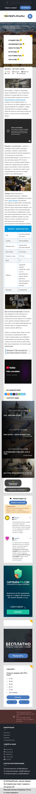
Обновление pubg (16, 44)
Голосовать (18, 697)
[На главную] (14, 16)
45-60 (10, 684)
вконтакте (8, 749)
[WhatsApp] (19, 394)
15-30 (10, 679)
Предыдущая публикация (13, 483)
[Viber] (16, 394)
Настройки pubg (15, 56)
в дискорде (9, 752)
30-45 (10, 681)
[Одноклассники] (8, 394)
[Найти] (7, 3)
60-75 (10, 687)
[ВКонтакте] (6, 394)
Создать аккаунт (11, 8)
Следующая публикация (16, 490)
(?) (16, 519)
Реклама (6, 738)
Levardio (16, 538)
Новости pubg (15, 48)
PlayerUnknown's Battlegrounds (15, 100)
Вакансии (7, 735)
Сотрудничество (9, 740)
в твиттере (9, 757)
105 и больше (12, 692)
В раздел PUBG (15, 40)
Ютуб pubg (13, 52)
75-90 (10, 690)
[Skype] (22, 394)
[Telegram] (24, 394)
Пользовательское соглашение (14, 790)
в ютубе (8, 759)
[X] (14, 394)
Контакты (7, 733)
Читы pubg (13, 59)
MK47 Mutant (13, 200)
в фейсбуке (8, 754)
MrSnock (16, 517)
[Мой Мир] (11, 394)
